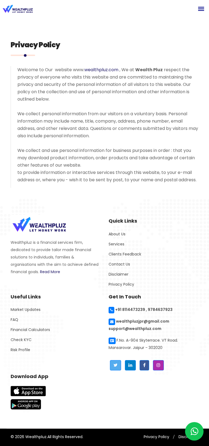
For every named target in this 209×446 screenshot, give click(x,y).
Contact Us (119, 264)
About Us (117, 234)
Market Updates (26, 309)
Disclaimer (118, 274)
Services (116, 244)
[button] (115, 365)
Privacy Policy (121, 284)
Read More (50, 272)
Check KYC (21, 339)
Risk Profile (20, 350)
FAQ (14, 319)
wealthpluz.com (101, 70)
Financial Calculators (30, 329)
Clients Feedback (125, 254)
